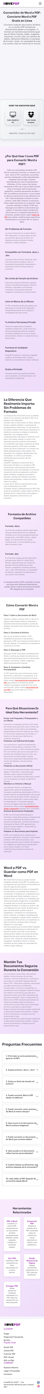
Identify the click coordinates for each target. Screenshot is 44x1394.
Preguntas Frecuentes (13, 1337)
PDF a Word (12, 1221)
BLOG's (7, 1340)
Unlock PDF (9, 1350)
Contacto (8, 1374)
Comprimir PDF (32, 1222)
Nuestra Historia (11, 1367)
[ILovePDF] (11, 3)
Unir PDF (12, 1258)
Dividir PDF (8, 1347)
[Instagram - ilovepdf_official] (38, 1386)
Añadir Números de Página (32, 1260)
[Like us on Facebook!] (38, 1382)
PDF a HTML (9, 1360)
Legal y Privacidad (12, 1371)
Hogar (6, 1333)
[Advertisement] (22, 71)
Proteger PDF (12, 1286)
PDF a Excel (9, 1357)
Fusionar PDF (9, 1354)
